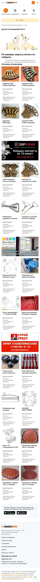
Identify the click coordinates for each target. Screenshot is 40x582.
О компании (5, 543)
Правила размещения (8, 546)
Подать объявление (8, 537)
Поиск (21, 20)
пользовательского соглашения (11, 575)
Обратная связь (6, 540)
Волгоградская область (15, 25)
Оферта (4, 549)
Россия (3, 25)
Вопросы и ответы (7, 552)
